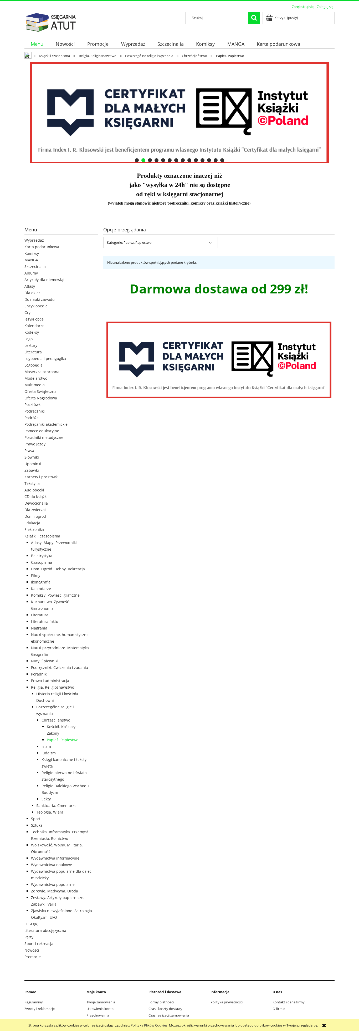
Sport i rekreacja (38, 943)
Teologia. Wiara (49, 812)
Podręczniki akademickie (46, 424)
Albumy (31, 273)
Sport (35, 818)
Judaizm (49, 752)
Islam (46, 746)
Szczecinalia (35, 266)
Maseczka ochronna (41, 371)
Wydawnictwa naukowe (51, 864)
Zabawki (31, 470)
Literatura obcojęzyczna (45, 930)
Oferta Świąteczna (40, 391)
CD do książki (36, 496)
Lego (28, 338)
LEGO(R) (31, 923)
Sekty (46, 798)
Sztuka (37, 825)
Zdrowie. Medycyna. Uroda (54, 890)
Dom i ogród (35, 516)
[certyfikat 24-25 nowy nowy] (179, 112)
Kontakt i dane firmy (289, 1002)
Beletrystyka (41, 555)
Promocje (32, 956)
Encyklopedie (36, 305)
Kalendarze (34, 325)
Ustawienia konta (100, 1008)
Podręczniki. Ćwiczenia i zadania (59, 667)
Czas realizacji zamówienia (168, 1015)
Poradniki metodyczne (43, 437)
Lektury (30, 345)
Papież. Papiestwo (62, 739)
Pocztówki (33, 404)
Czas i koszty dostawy (165, 1008)
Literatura (33, 351)
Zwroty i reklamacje (39, 1008)
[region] (179, 112)
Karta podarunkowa (41, 246)
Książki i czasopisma (42, 536)
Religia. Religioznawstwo (52, 687)
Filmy (35, 575)
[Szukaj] (254, 18)
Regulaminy (33, 1002)
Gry (27, 312)
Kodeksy (31, 332)
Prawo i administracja (50, 680)
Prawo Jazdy (34, 443)
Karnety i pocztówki (41, 476)
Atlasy (29, 286)
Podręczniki (34, 411)
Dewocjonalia (36, 503)
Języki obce (34, 319)
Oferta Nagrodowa (40, 397)
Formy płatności (161, 1002)
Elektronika (34, 529)
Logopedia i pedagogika (45, 358)
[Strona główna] (50, 21)
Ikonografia (40, 582)
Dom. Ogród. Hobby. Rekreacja (58, 568)
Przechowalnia (97, 1015)
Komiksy (31, 253)
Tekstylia (32, 483)
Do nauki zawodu (39, 299)
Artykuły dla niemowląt (44, 279)
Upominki (32, 463)
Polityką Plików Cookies (149, 1025)
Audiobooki (34, 489)
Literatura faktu (44, 621)
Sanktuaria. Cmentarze (56, 805)
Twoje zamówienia (100, 1002)
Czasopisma (41, 562)
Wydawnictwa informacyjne (55, 858)
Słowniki (31, 457)
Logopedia (33, 365)
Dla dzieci (33, 292)
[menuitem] (36, 44)
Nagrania (39, 628)
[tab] (137, 160)
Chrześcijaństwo (56, 720)
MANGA (31, 259)
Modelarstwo (35, 378)
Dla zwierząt (35, 509)
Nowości (31, 950)
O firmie (279, 1008)
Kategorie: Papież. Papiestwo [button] (129, 242)
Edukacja (32, 522)
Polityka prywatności (227, 1002)
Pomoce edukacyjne (41, 430)
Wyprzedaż (34, 240)
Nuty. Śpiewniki (44, 660)
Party (28, 936)
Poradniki (39, 674)
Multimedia (34, 384)
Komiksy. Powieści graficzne (55, 595)
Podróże (31, 417)
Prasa (29, 450)
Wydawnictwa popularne (53, 884)
